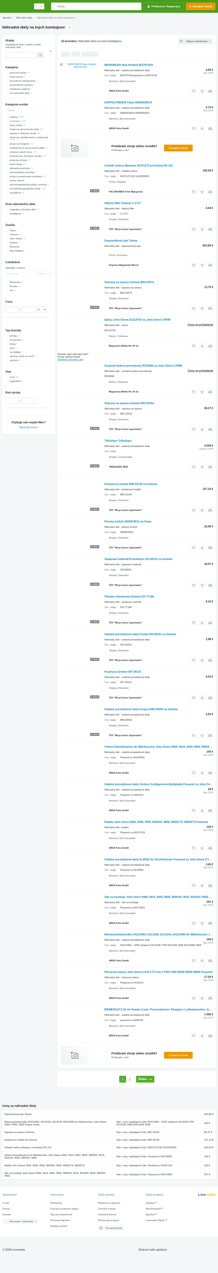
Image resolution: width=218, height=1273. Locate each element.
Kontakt (7, 1214)
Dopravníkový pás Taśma (120, 240)
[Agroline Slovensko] (16, 6)
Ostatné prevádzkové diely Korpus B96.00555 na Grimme (141, 709)
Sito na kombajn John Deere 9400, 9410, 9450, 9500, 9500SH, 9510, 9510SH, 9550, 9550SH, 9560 (55, 1174)
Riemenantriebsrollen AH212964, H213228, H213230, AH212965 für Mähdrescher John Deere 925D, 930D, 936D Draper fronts (55, 1123)
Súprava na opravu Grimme (19, 1132)
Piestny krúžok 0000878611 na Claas (127, 521)
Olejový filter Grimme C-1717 (122, 203)
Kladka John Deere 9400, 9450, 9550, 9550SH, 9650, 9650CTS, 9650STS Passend (156, 821)
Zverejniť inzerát (178, 148)
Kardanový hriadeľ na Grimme (20, 1139)
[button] (202, 91)
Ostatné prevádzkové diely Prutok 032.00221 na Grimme (140, 634)
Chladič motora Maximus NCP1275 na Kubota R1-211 (138, 165)
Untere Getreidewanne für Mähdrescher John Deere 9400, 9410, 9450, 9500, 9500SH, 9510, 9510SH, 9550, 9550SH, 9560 (54, 1156)
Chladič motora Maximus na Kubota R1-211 (27, 1147)
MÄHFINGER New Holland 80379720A (128, 64)
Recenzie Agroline (60, 1220)
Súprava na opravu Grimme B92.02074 (129, 282)
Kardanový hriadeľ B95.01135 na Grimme (130, 484)
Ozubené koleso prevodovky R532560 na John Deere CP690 (143, 365)
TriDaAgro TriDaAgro (118, 440)
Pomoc (6, 1208)
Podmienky (56, 1203)
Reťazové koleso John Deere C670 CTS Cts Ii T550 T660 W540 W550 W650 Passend (158, 972)
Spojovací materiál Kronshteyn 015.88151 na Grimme (138, 559)
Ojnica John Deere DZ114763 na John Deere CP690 (137, 319)
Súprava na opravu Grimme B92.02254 (129, 403)
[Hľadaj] (54, 6)
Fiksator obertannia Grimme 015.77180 (129, 596)
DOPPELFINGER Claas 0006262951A (128, 102)
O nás (6, 1203)
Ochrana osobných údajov (64, 1208)
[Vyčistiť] (50, 51)
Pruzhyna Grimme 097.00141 (122, 671)
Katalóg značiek (58, 1226)
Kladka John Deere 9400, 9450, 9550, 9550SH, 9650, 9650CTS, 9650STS (44, 1165)
